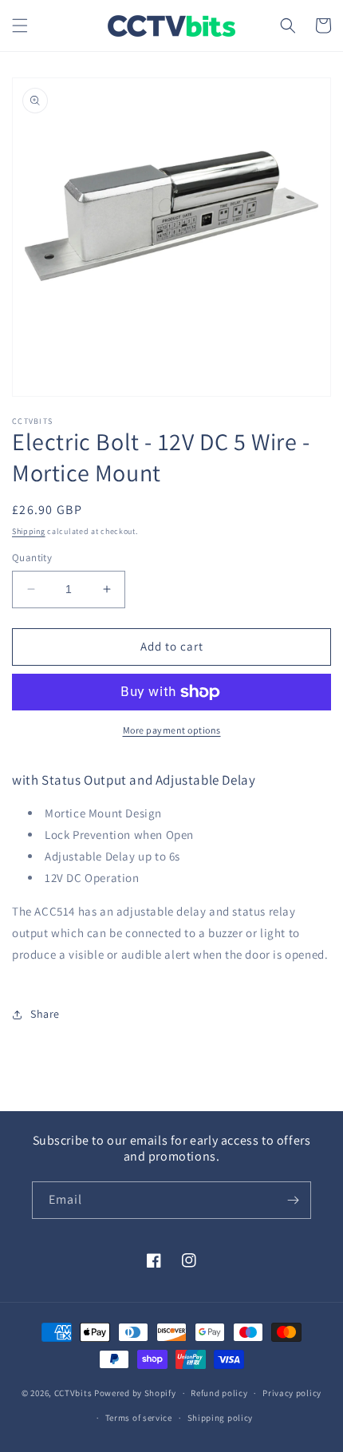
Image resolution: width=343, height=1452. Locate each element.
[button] (19, 25)
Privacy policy (291, 1393)
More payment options (172, 730)
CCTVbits (73, 1393)
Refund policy (219, 1393)
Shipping (28, 531)
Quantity (32, 557)
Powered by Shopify (135, 1393)
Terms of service (138, 1417)
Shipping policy (220, 1417)
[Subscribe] (292, 1200)
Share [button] (45, 1014)
